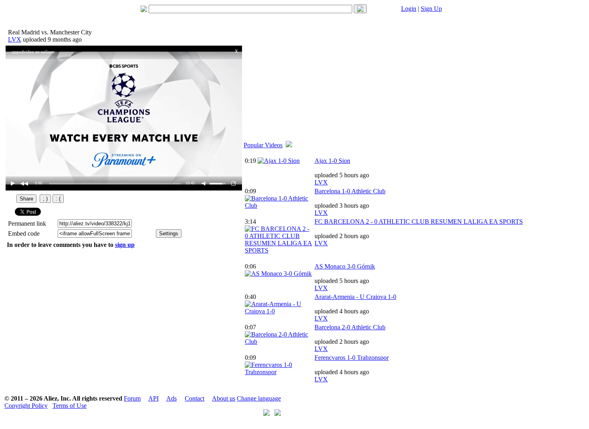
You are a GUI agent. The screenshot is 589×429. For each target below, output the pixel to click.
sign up (125, 244)
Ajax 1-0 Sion (332, 160)
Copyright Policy (26, 405)
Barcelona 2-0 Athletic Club (350, 327)
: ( (58, 199)
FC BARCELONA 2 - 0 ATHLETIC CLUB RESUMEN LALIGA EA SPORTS (419, 221)
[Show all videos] (289, 145)
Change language (259, 398)
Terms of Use (69, 405)
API (153, 398)
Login (408, 8)
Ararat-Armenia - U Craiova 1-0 (355, 296)
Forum (132, 398)
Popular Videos (263, 145)
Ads (171, 398)
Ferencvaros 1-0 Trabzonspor (352, 357)
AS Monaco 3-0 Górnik (345, 266)
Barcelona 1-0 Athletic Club (350, 191)
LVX (14, 39)
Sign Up (431, 8)
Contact (194, 398)
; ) (45, 199)
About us (223, 398)
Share (26, 199)
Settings (168, 234)
